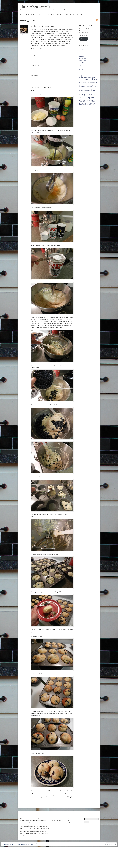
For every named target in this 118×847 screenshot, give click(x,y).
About (21, 15)
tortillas (91, 103)
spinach (90, 100)
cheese (88, 79)
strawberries (82, 101)
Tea (87, 103)
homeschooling (81, 87)
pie (96, 92)
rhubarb (90, 96)
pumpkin (81, 94)
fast (96, 85)
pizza (80, 93)
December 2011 (82, 56)
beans (94, 75)
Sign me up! (83, 39)
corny (91, 82)
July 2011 (81, 65)
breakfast (88, 77)
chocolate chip (85, 81)
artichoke (84, 75)
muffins (89, 90)
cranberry (85, 83)
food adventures (82, 86)
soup (86, 98)
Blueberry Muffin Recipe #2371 (43, 26)
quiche (91, 94)
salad (80, 98)
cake (85, 79)
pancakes (85, 92)
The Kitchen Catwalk (35, 7)
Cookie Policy (30, 844)
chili (80, 81)
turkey (95, 103)
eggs (80, 85)
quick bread (85, 96)
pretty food (93, 93)
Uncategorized (71, 827)
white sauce (91, 104)
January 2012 (82, 54)
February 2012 (82, 51)
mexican (81, 90)
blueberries (84, 77)
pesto (93, 92)
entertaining (88, 85)
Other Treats (60, 15)
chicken (93, 79)
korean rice (87, 87)
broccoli (93, 77)
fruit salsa (89, 86)
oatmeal (81, 92)
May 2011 (81, 69)
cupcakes (90, 83)
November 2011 (82, 58)
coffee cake (91, 81)
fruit (86, 86)
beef (80, 77)
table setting (84, 103)
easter (94, 83)
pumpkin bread (87, 94)
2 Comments (24, 34)
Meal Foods (51, 15)
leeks (85, 89)
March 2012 (81, 49)
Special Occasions (86, 98)
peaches (90, 92)
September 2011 (82, 60)
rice (93, 96)
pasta (88, 92)
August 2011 (81, 62)
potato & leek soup (87, 93)
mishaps (85, 90)
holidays (93, 86)
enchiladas (83, 85)
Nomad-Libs (80, 15)
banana (87, 75)
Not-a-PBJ (94, 90)
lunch (94, 89)
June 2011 (81, 67)
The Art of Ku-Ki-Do (31, 15)
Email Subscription (85, 25)
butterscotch (81, 79)
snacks (83, 98)
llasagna (91, 89)
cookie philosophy (86, 82)
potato (82, 93)
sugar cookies (88, 101)
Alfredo (80, 75)
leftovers (87, 89)
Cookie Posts (42, 15)
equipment (94, 85)
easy (96, 83)
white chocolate (83, 104)
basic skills (91, 75)
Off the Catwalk (70, 15)
